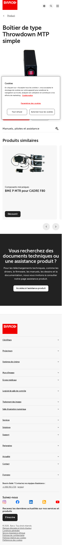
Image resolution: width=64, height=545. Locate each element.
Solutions (6, 427)
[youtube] (57, 502)
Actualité (6, 457)
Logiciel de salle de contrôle (14, 391)
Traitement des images (12, 402)
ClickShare (7, 340)
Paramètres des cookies (31, 103)
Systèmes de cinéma (11, 362)
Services (6, 420)
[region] (30, 98)
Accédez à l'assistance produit (31, 288)
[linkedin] (31, 502)
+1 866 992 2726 (13, 487)
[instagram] (4, 502)
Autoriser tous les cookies (42, 112)
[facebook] (17, 502)
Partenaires (7, 446)
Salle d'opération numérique (14, 409)
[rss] (44, 502)
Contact (6, 464)
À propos (6, 475)
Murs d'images (8, 373)
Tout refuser (17, 112)
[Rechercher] (51, 6)
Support (6, 435)
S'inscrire (10, 517)
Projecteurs (7, 351)
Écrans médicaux (10, 380)
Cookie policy (27, 95)
